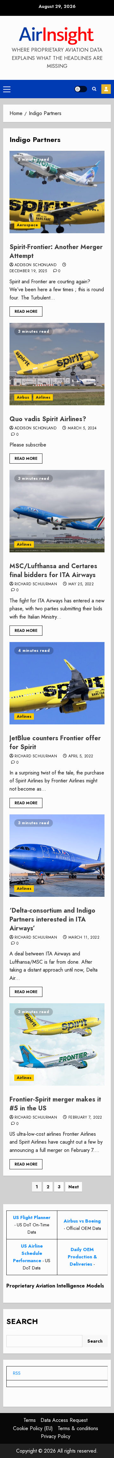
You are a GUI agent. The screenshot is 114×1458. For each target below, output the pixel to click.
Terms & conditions (78, 1428)
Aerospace (27, 225)
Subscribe (106, 89)
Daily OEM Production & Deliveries (82, 1256)
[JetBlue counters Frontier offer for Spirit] (57, 683)
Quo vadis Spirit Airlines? (48, 419)
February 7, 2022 (85, 1117)
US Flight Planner (31, 1217)
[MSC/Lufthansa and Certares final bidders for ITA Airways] (57, 511)
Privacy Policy (55, 1436)
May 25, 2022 (81, 584)
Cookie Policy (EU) (33, 1428)
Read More (26, 311)
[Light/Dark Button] (80, 89)
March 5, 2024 (82, 428)
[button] (6, 89)
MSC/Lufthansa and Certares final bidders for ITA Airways (53, 571)
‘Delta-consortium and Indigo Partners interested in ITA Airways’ (52, 919)
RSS (17, 1373)
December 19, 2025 (28, 271)
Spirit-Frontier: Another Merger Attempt (56, 251)
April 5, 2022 (80, 756)
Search (22, 1321)
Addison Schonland (35, 265)
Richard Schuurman (36, 584)
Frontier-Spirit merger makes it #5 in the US (55, 1104)
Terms (29, 1420)
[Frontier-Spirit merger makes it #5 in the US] (57, 1044)
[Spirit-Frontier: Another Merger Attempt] (57, 192)
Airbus (23, 397)
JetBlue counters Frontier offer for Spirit (55, 743)
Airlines (43, 397)
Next (73, 1187)
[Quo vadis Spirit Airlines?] (57, 364)
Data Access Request (64, 1420)
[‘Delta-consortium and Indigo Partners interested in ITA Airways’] (57, 855)
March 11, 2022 (83, 937)
